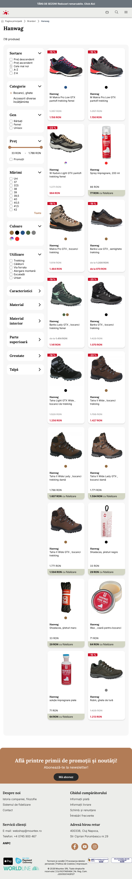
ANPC (7, 843)
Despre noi (11, 793)
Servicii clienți (14, 824)
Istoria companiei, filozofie (20, 799)
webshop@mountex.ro (27, 830)
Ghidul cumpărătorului (88, 793)
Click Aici (89, 3)
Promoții (19, 159)
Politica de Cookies (65, 863)
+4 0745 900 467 (25, 836)
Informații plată (79, 799)
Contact (8, 810)
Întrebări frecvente (82, 815)
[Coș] (107, 12)
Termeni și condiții (56, 861)
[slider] (9, 147)
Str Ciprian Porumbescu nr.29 (89, 836)
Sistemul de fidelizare (17, 804)
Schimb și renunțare (83, 810)
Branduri (31, 21)
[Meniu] (126, 12)
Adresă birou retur (85, 824)
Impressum (81, 863)
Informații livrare (80, 804)
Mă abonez (66, 777)
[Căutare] (116, 12)
